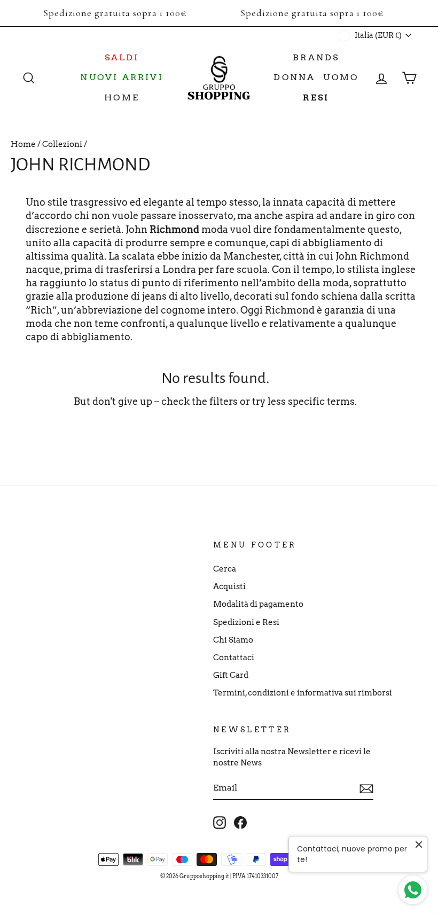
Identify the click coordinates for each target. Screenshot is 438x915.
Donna (294, 77)
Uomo (340, 77)
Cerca (224, 569)
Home (23, 144)
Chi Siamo (233, 640)
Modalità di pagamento (258, 604)
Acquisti (229, 586)
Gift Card (230, 675)
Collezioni (62, 144)
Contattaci (233, 657)
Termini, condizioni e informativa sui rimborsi (302, 692)
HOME (121, 97)
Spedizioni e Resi (246, 622)
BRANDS (316, 57)
